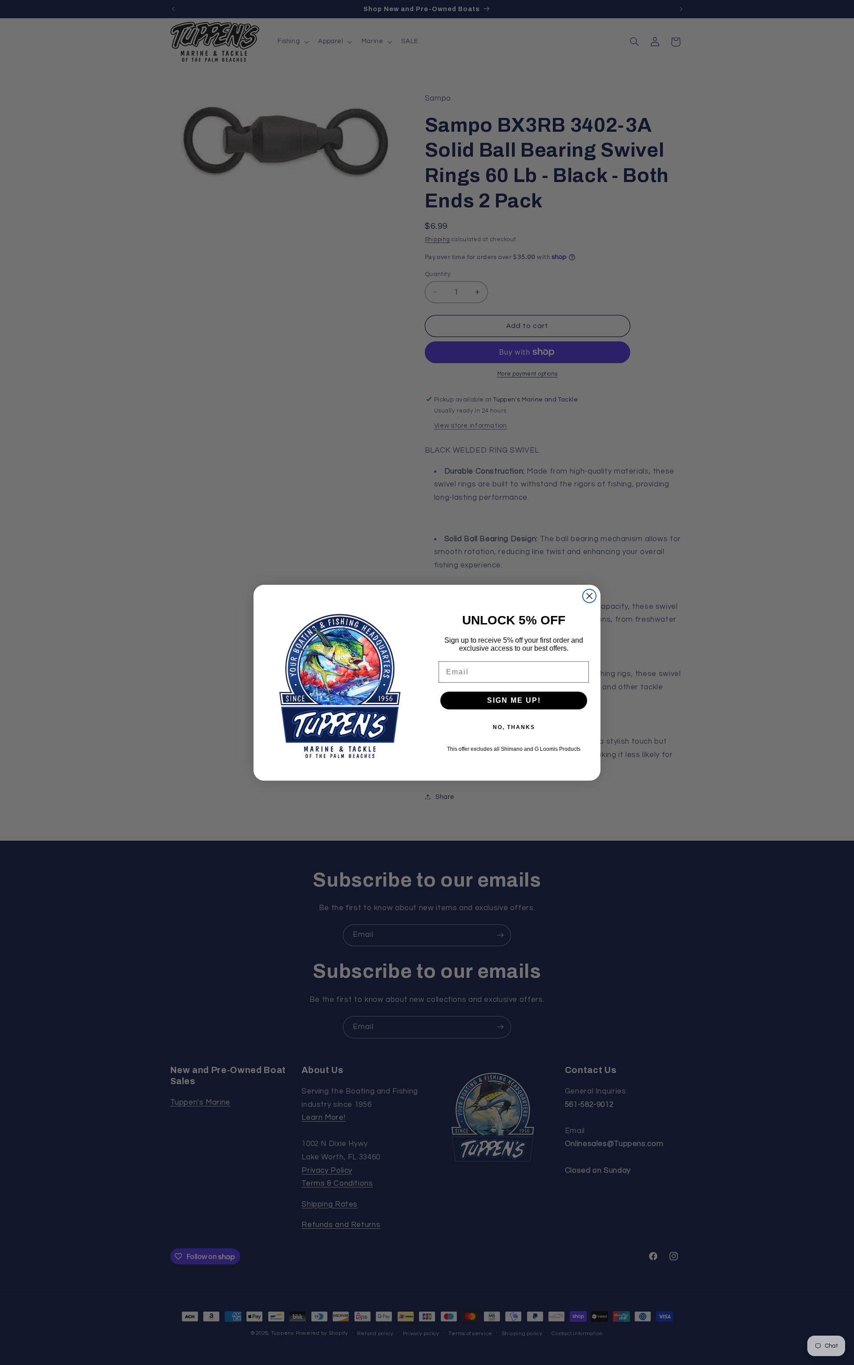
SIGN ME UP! (514, 700)
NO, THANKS (514, 727)
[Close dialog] (589, 596)
